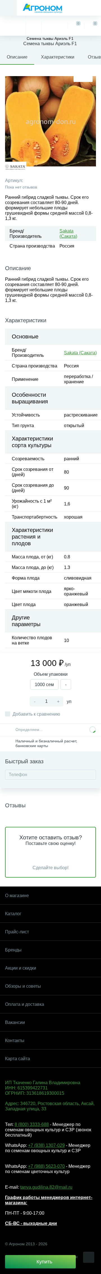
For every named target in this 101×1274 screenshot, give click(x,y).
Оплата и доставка (24, 1004)
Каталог (13, 913)
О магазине (17, 895)
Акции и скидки (20, 968)
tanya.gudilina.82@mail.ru (46, 1187)
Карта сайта (17, 1058)
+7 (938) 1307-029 (46, 1145)
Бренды (13, 950)
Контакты (14, 1040)
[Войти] (54, 25)
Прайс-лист (17, 931)
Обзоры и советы (23, 986)
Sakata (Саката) (80, 352)
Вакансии (15, 1022)
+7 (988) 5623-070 (46, 1166)
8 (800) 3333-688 (32, 1124)
